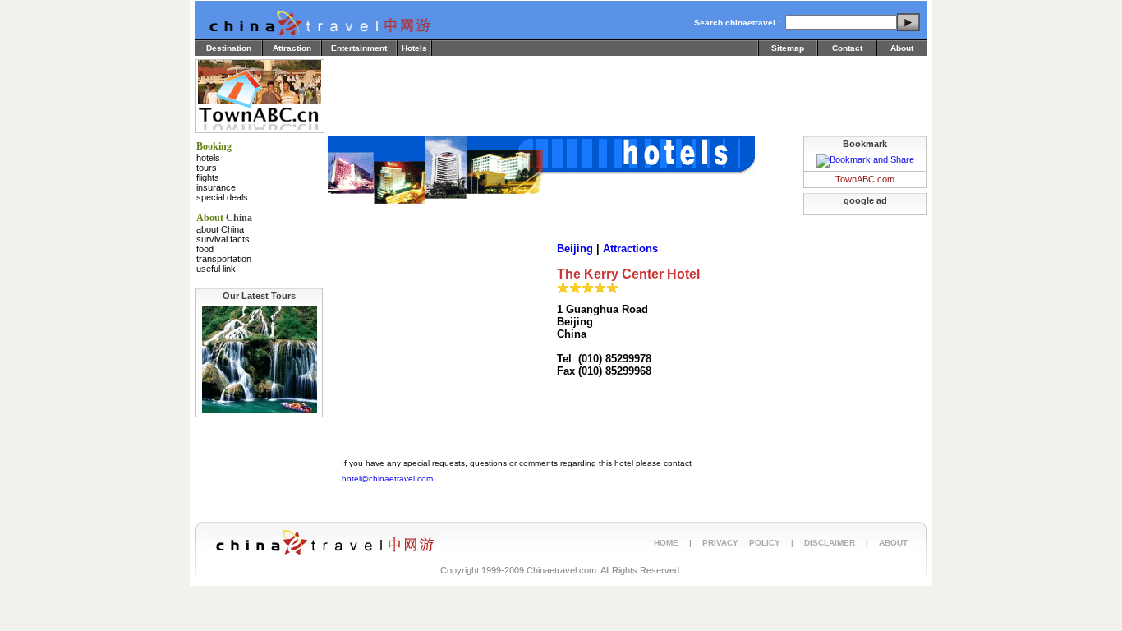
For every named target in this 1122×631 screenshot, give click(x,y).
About (901, 48)
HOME (666, 542)
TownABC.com (864, 179)
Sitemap (787, 48)
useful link (216, 269)
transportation (223, 259)
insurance (216, 187)
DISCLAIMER (829, 542)
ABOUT (893, 542)
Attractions (630, 248)
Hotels (414, 48)
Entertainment (359, 48)
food (205, 249)
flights (207, 177)
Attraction (292, 48)
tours (206, 168)
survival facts (223, 239)
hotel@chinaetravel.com (387, 478)
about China (220, 229)
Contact (847, 48)
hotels (208, 158)
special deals (222, 197)
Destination (228, 48)
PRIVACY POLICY (741, 542)
